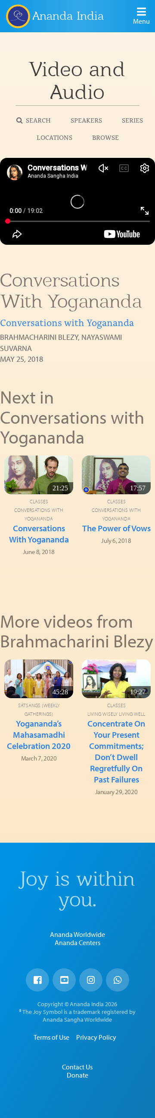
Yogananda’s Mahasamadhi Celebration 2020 (39, 734)
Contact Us (77, 1067)
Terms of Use (51, 1037)
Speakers (86, 119)
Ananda (17, 15)
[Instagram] (90, 980)
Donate (77, 1075)
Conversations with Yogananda (67, 322)
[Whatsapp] (117, 980)
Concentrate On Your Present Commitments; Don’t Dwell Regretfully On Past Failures (116, 751)
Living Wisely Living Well (116, 714)
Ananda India (68, 16)
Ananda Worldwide (77, 934)
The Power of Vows (116, 528)
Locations (54, 137)
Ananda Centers (77, 942)
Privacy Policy (96, 1037)
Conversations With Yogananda (39, 534)
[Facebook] (37, 980)
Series (132, 119)
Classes (39, 501)
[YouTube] (64, 980)
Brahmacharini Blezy (39, 337)
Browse (105, 137)
